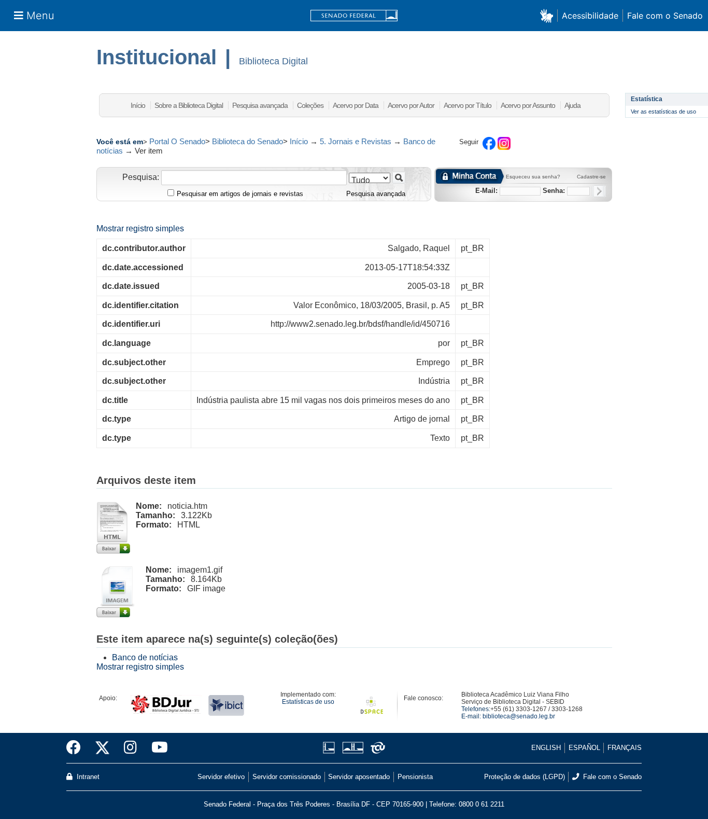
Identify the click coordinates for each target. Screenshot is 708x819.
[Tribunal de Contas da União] (376, 748)
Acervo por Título (467, 105)
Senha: (554, 191)
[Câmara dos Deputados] (330, 748)
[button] (548, 15)
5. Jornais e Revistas (355, 141)
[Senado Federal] (354, 16)
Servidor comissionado (286, 777)
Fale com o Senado (665, 15)
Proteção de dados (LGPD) (524, 777)
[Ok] (599, 191)
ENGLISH (546, 748)
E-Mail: (486, 191)
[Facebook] (77, 748)
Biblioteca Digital (273, 61)
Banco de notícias (145, 657)
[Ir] (398, 178)
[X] (102, 748)
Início (138, 105)
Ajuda (572, 105)
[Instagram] (130, 748)
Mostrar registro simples (140, 228)
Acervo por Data (355, 105)
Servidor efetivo (221, 777)
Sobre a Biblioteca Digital (188, 105)
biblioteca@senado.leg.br (519, 716)
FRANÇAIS (624, 748)
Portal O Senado (177, 141)
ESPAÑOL (584, 748)
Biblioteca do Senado (247, 141)
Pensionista (415, 777)
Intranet (87, 777)
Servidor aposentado (359, 777)
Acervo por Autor (411, 105)
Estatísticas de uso (308, 701)
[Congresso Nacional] (352, 748)
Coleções (310, 105)
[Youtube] (156, 748)
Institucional (156, 57)
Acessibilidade (590, 15)
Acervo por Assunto (528, 105)
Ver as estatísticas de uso (663, 111)
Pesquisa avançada (260, 105)
